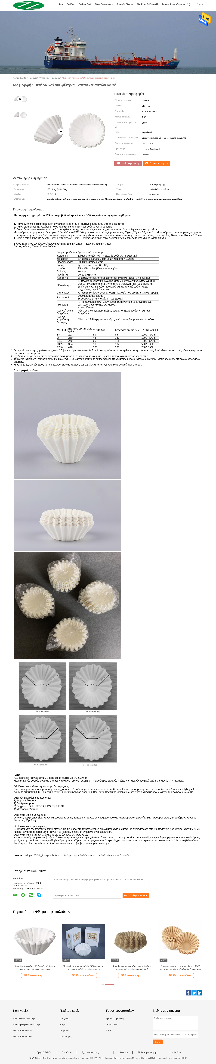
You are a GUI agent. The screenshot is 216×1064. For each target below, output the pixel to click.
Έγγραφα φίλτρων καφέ (24, 1018)
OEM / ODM (111, 1024)
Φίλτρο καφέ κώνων (22, 1030)
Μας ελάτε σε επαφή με (148, 4)
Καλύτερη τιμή (130, 163)
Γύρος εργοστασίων (104, 4)
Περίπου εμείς (85, 4)
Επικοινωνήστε (158, 163)
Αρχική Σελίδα (44, 1052)
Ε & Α (108, 1030)
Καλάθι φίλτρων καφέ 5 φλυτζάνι (114, 855)
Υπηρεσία (64, 1030)
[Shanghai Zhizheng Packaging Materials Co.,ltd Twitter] (194, 992)
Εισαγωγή (64, 1018)
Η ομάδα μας (65, 1036)
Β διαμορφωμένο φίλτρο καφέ (26, 1024)
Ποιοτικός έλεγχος (125, 4)
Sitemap (123, 1052)
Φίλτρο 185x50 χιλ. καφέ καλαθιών (42, 855)
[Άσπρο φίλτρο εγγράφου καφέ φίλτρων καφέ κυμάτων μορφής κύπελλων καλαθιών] (83, 940)
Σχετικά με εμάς (90, 1052)
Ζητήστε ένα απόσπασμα (173, 4)
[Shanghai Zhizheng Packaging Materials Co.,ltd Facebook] (188, 992)
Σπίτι (61, 4)
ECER (184, 1058)
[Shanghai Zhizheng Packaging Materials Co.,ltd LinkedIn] (199, 992)
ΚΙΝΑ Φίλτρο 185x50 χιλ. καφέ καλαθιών (48, 1058)
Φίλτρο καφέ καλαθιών (23, 1036)
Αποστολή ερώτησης (136, 895)
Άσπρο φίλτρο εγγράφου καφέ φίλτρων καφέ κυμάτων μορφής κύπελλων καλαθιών (83, 967)
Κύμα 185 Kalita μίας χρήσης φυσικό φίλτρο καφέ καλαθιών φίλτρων (132, 967)
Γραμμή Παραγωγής (115, 1018)
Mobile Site (175, 1052)
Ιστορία (63, 1024)
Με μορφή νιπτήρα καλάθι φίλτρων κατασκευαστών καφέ (88, 78)
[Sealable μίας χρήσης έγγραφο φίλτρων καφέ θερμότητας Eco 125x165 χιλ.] (34, 940)
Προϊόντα (71, 4)
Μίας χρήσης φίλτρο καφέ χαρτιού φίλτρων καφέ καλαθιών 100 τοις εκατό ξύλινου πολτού (180, 967)
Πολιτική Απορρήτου (148, 1052)
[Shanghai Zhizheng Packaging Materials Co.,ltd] (28, 5)
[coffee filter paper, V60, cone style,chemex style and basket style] (68, 169)
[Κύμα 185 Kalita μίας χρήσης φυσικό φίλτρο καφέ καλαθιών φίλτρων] (131, 940)
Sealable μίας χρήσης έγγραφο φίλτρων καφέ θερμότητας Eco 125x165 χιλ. (35, 967)
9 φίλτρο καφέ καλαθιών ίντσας (79, 855)
